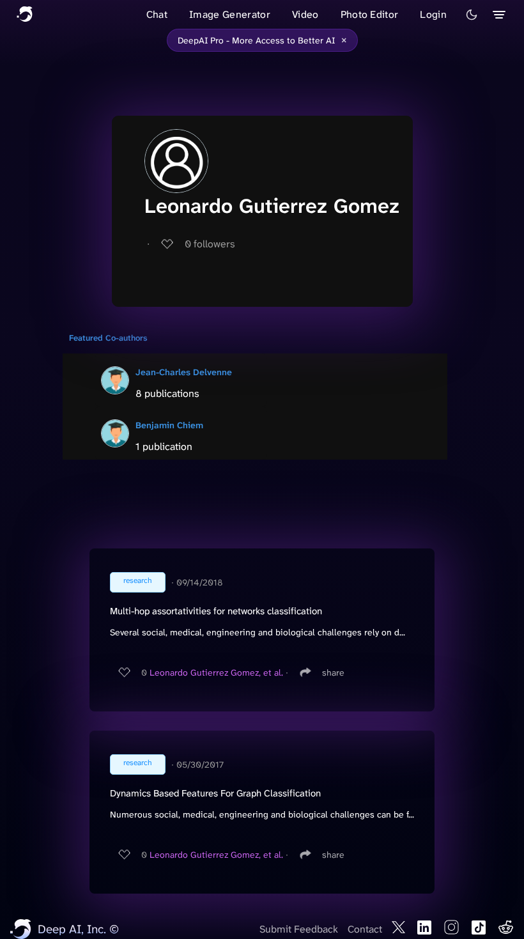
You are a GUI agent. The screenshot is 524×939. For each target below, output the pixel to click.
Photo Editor (370, 14)
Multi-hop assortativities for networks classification (216, 611)
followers (210, 244)
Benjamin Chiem (169, 425)
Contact (365, 929)
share (333, 672)
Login (433, 14)
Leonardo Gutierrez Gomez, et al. (216, 672)
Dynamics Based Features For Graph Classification (215, 793)
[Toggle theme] (471, 14)
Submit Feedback (298, 929)
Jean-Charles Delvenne (183, 372)
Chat (156, 14)
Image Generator (229, 14)
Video (305, 14)
